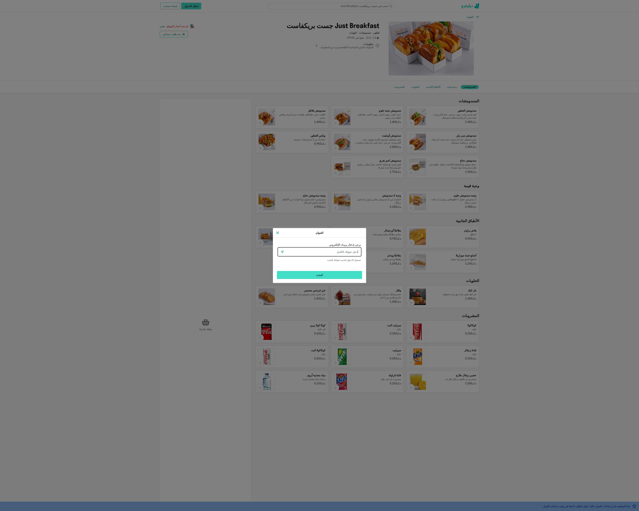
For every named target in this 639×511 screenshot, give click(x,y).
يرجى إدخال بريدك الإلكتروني (345, 244)
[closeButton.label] (278, 233)
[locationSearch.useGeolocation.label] (282, 252)
